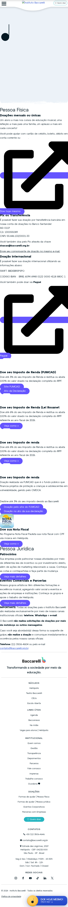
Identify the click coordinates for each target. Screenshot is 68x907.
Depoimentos (34, 758)
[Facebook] (23, 878)
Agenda (34, 715)
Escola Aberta (34, 703)
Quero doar (61, 3)
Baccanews (34, 720)
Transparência (34, 753)
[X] (52, 878)
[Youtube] (30, 878)
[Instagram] (16, 878)
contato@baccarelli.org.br (14, 648)
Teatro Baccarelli (34, 693)
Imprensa (34, 774)
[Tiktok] (37, 878)
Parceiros (34, 764)
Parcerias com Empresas (34, 812)
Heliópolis (34, 688)
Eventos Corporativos (34, 807)
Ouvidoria (33, 784)
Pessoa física (21, 77)
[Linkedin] (45, 878)
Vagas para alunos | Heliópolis (34, 730)
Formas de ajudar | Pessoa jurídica (34, 802)
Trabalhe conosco (34, 779)
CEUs (34, 698)
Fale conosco (34, 769)
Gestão (34, 748)
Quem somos (34, 743)
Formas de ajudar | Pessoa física (34, 797)
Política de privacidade (11, 897)
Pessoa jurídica (43, 77)
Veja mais (34, 87)
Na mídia (34, 725)
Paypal (24, 138)
